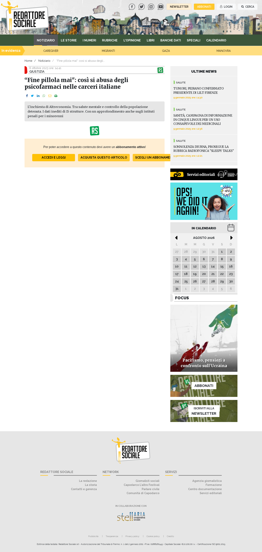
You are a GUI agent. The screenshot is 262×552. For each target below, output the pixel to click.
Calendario (216, 40)
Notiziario (46, 40)
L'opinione (132, 40)
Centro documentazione (205, 489)
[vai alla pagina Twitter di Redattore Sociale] (142, 6)
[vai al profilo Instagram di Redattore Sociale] (151, 6)
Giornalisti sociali (147, 480)
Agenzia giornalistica (207, 480)
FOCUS (182, 297)
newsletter (179, 6)
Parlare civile (150, 489)
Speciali (193, 40)
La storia (91, 484)
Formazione (214, 484)
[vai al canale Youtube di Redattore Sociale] (161, 6)
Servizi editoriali (211, 493)
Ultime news (204, 71)
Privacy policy (132, 536)
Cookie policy (153, 536)
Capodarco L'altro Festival (141, 484)
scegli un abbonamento (156, 157)
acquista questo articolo (104, 157)
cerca (249, 6)
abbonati (204, 6)
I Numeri (89, 40)
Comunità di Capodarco (143, 493)
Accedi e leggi (54, 157)
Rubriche (110, 40)
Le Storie (69, 40)
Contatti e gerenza (84, 489)
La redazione (88, 480)
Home (28, 60)
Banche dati (170, 40)
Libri (150, 40)
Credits (170, 536)
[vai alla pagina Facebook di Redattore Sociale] (132, 6)
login (227, 6)
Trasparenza (112, 536)
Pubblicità (93, 536)
